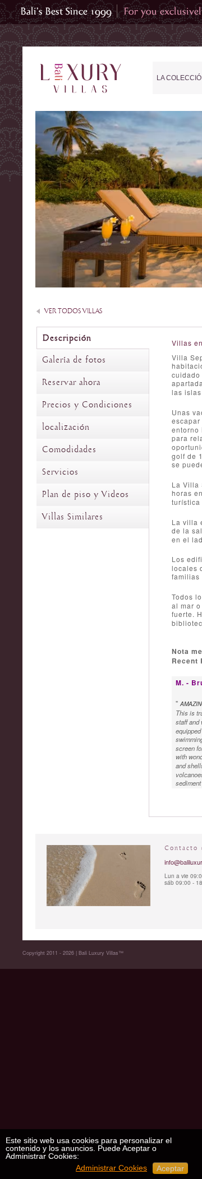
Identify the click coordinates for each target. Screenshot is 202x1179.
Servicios (60, 472)
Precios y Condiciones (87, 405)
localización (66, 427)
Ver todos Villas (73, 311)
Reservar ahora (71, 382)
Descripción (67, 338)
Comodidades (69, 450)
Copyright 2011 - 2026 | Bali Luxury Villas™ (72, 953)
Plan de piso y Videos (85, 494)
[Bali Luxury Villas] (80, 79)
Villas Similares (72, 517)
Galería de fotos (74, 360)
